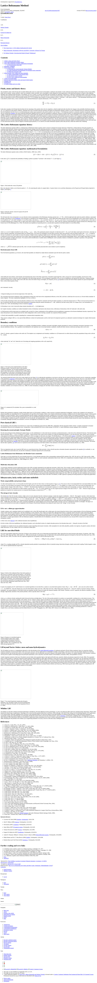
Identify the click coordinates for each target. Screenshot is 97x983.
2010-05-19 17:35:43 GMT (14, 864)
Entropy (20, 829)
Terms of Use (38, 975)
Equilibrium (21, 832)
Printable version (8, 958)
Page (5, 882)
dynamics (13, 113)
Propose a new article (9, 913)
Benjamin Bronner (5, 42)
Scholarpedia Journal (9, 948)
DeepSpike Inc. (18, 1)
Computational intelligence (10, 928)
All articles (6, 944)
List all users (7, 946)
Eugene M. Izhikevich (6, 32)
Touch (5, 932)
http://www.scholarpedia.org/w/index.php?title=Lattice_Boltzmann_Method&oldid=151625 (31, 865)
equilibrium (18, 218)
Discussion (6, 884)
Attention (19, 819)
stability (30, 303)
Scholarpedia (25, 819)
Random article (7, 916)
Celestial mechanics (8, 926)
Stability (28, 837)
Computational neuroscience (10, 927)
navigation (7, 12)
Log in (5, 876)
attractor (12, 520)
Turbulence (25, 840)
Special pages (7, 956)
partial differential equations (47, 650)
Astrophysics (7, 924)
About (5, 911)
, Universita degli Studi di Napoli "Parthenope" (20, 53)
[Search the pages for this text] (17, 904)
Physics (5, 931)
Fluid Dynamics (7, 869)
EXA (5, 857)
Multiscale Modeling (32, 760)
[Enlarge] (1, 184)
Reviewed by (4, 862)
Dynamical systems (18, 827)
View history (7, 895)
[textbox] (30, 97)
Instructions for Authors (9, 914)
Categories (3, 867)
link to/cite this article (91, 10)
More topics (6, 934)
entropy (73, 436)
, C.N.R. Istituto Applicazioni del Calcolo (18, 48)
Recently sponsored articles (10, 941)
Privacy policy (7, 978)
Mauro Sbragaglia (5, 37)
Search (2, 901)
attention (15, 441)
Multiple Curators (8, 871)
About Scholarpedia (8, 979)
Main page (6, 910)
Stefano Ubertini (4, 27)
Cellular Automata (23, 813)
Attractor (17, 822)
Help (5, 918)
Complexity (16, 824)
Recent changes (7, 942)
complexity (12, 378)
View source (7, 894)
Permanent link (7, 959)
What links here (7, 954)
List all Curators (7, 945)
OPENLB (6, 858)
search (12, 12)
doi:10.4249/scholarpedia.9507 (52, 10)
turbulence (62, 715)
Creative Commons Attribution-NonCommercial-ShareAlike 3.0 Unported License (73, 974)
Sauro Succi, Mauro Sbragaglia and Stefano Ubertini (32, 974)
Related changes (7, 955)
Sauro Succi (8, 17)
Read (5, 892)
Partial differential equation (42, 834)
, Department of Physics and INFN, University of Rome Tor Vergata (24, 50)
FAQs (5, 917)
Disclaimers (6, 981)
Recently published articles (10, 940)
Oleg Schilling (4, 45)
